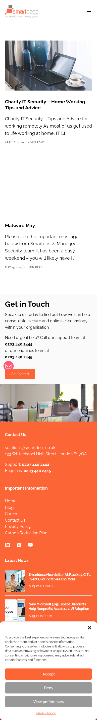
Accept (49, 674)
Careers (12, 513)
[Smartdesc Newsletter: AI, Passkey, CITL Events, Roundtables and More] (15, 581)
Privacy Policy (46, 713)
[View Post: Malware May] (48, 189)
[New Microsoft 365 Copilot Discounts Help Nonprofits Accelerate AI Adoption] (15, 610)
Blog (9, 507)
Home (10, 501)
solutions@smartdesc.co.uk (30, 447)
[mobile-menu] (86, 11)
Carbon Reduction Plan (26, 533)
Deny (48, 688)
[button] (89, 627)
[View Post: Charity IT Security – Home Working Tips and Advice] (48, 66)
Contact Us (15, 520)
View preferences (48, 701)
